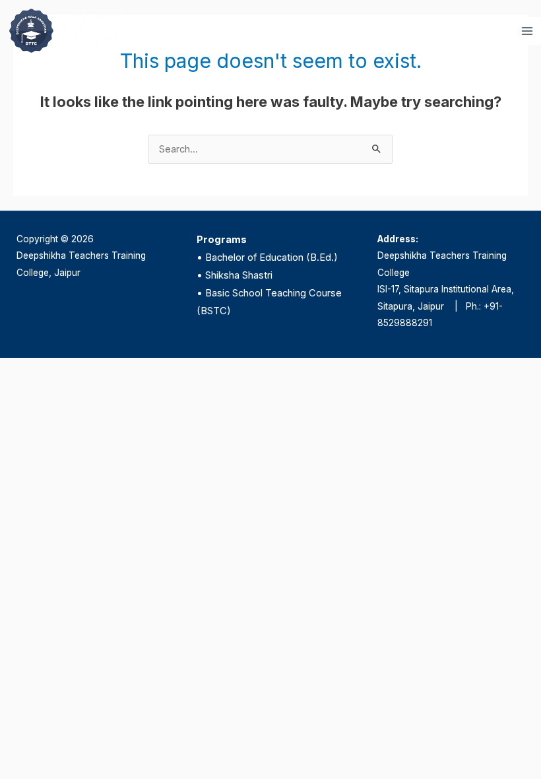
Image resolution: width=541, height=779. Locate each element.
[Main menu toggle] (527, 31)
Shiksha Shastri (238, 275)
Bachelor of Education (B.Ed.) (271, 257)
